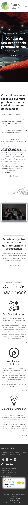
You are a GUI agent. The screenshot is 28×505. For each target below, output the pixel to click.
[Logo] (11, 6)
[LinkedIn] (14, 459)
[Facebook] (3, 459)
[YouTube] (10, 459)
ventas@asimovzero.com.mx (8, 474)
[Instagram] (7, 459)
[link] (14, 302)
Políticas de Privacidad (14, 498)
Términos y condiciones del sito (14, 503)
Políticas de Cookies (14, 500)
